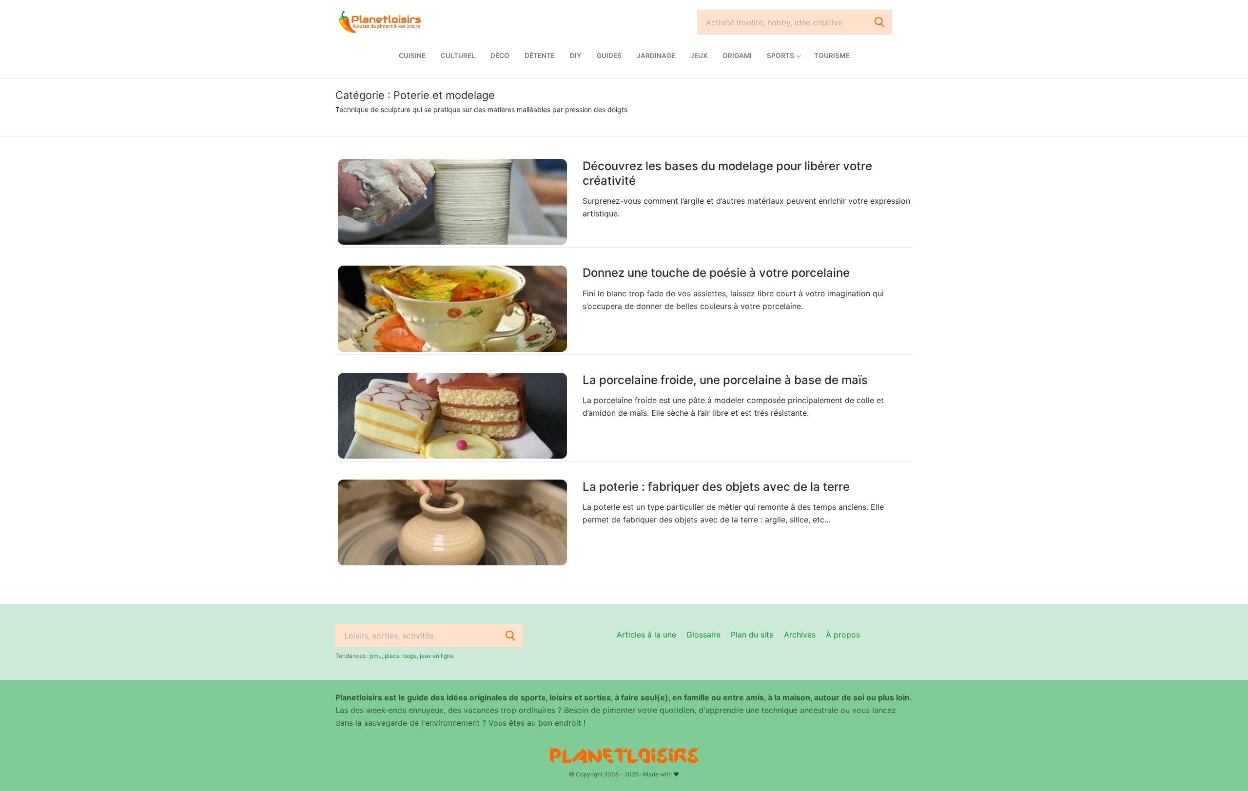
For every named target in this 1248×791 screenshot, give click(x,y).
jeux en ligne (437, 655)
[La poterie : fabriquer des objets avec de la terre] (452, 522)
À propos (843, 634)
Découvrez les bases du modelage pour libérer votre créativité (727, 173)
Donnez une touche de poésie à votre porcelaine (716, 273)
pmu (376, 655)
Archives (800, 634)
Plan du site (752, 634)
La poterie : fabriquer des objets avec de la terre (716, 487)
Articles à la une (646, 634)
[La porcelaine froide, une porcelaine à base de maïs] (452, 416)
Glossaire (703, 634)
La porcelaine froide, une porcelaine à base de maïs (725, 380)
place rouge (401, 655)
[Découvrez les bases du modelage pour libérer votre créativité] (452, 202)
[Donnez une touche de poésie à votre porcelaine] (452, 308)
